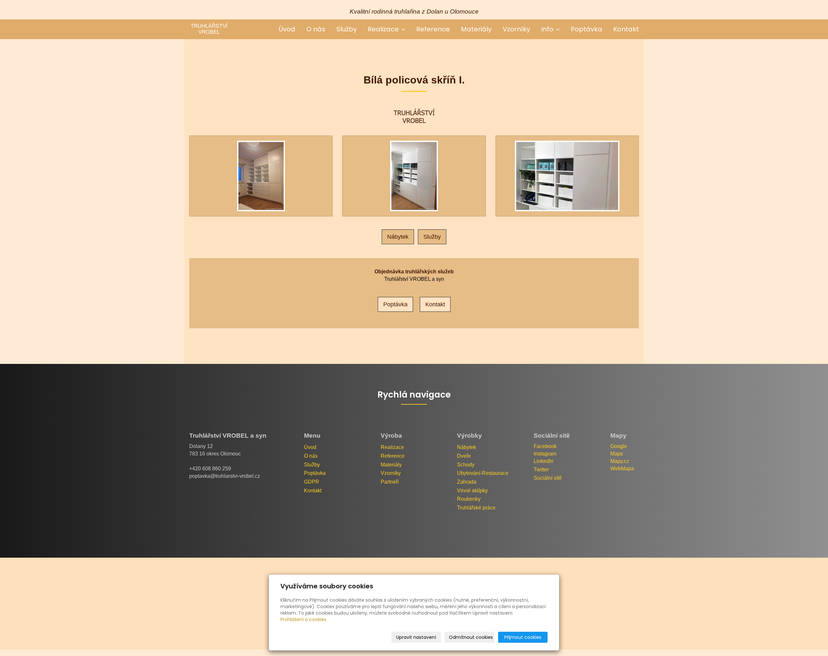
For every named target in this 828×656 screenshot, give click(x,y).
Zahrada (466, 482)
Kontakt (626, 29)
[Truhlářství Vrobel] (208, 28)
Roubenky (469, 499)
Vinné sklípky (472, 490)
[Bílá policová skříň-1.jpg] (260, 176)
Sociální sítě (548, 478)
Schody (465, 464)
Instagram (545, 453)
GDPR (311, 482)
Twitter (541, 469)
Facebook (545, 446)
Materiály (476, 29)
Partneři (390, 482)
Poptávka (586, 29)
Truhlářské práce (476, 507)
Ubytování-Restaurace (482, 473)
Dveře (464, 456)
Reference (433, 29)
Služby (346, 29)
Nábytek (398, 237)
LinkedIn (543, 461)
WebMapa (622, 468)
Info (548, 29)
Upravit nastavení (416, 637)
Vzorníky (516, 29)
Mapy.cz (619, 461)
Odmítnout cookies (471, 637)
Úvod (287, 29)
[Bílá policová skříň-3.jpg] (567, 176)
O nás (315, 29)
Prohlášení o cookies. (303, 619)
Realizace (384, 29)
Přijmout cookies (522, 637)
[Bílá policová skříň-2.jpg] (413, 176)
